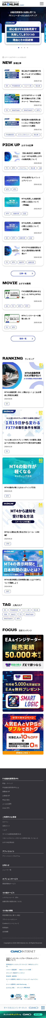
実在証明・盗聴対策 (11, 976)
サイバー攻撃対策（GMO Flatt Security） (16, 984)
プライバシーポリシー (9, 919)
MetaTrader (29, 614)
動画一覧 (23, 339)
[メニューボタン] (42, 3)
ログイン (5, 822)
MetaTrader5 (8, 618)
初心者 (36, 610)
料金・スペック (7, 783)
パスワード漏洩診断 (11, 969)
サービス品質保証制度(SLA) (11, 834)
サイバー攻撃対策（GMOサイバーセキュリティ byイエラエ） (22, 979)
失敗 (5, 614)
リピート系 (25, 610)
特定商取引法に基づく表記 (11, 915)
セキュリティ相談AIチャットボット (15, 973)
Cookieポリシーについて (10, 923)
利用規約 (5, 927)
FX (21, 614)
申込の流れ (6, 800)
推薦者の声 (6, 791)
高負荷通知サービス (9, 884)
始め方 (13, 614)
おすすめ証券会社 (8, 842)
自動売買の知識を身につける (12, 901)
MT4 (18, 618)
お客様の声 (6, 796)
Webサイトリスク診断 (25, 969)
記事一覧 (23, 273)
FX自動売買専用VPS (10, 779)
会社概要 (5, 932)
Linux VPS (5, 808)
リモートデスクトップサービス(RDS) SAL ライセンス (20, 838)
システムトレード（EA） (10, 897)
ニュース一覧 (6, 870)
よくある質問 (6, 804)
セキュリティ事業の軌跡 (23, 987)
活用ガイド (6, 826)
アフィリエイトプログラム (11, 856)
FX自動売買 (14, 610)
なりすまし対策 (10, 987)
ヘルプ (4, 830)
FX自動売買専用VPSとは (10, 787)
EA (5, 610)
